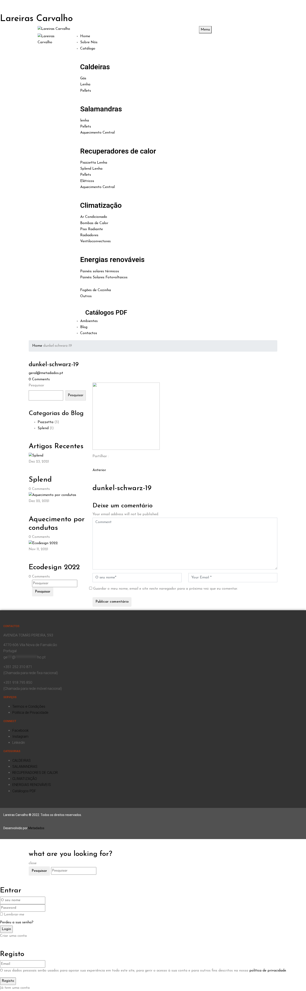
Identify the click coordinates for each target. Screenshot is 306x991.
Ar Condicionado (93, 217)
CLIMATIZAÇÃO (24, 779)
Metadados (36, 828)
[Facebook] (94, 464)
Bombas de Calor (94, 223)
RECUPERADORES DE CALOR (35, 772)
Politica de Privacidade (30, 712)
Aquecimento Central (97, 132)
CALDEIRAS (21, 760)
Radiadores (89, 235)
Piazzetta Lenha (93, 162)
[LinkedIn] (96, 464)
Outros (86, 296)
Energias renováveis (112, 259)
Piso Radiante (91, 229)
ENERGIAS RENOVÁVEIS (31, 785)
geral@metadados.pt (46, 373)
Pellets (85, 91)
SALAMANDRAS (24, 766)
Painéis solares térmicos (99, 271)
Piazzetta (45, 422)
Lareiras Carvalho (36, 18)
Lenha (85, 84)
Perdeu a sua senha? (16, 922)
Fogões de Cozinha (95, 290)
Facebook (20, 730)
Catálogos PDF (106, 312)
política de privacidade (267, 970)
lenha (84, 120)
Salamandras (101, 109)
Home (37, 346)
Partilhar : (101, 456)
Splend (43, 428)
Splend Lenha (91, 169)
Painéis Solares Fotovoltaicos (103, 277)
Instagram (20, 736)
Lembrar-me (14, 914)
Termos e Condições (28, 706)
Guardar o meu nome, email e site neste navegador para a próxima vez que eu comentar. (165, 589)
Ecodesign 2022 (54, 567)
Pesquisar (36, 385)
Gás (83, 78)
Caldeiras (95, 67)
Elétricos (87, 181)
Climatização (101, 205)
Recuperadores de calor (118, 151)
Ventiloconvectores (95, 241)
